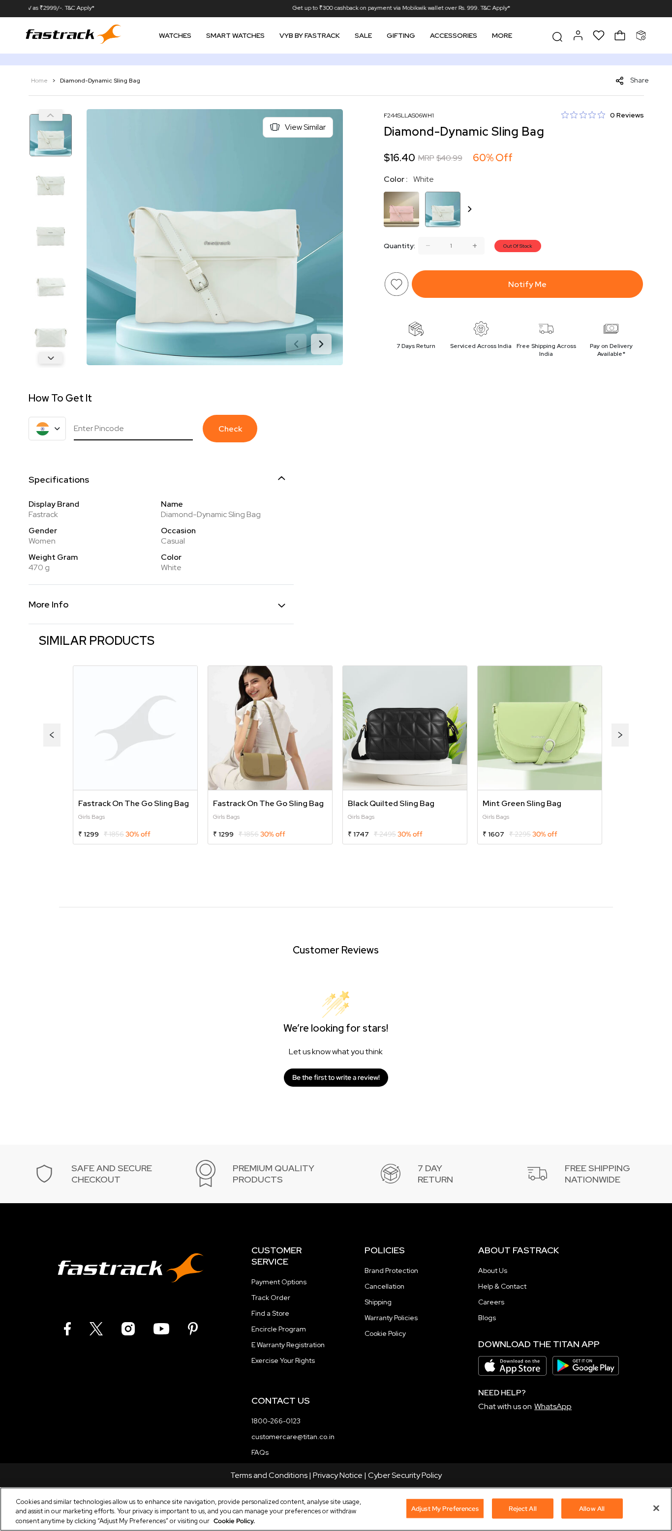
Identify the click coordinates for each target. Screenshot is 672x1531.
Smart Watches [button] (235, 35)
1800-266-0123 (276, 1420)
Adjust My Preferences (445, 1508)
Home (40, 81)
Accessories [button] (453, 35)
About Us (492, 1270)
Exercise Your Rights (283, 1360)
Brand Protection (391, 1270)
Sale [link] (363, 35)
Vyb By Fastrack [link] (309, 35)
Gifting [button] (401, 35)
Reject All (523, 1508)
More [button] (502, 35)
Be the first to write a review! (336, 1077)
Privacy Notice (338, 1475)
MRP (426, 158)
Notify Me (527, 284)
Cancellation (384, 1286)
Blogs (487, 1317)
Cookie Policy (385, 1333)
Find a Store (270, 1313)
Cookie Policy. (234, 1521)
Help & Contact (502, 1286)
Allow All (592, 1508)
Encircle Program (278, 1329)
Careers (491, 1302)
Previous (50, 115)
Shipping (378, 1302)
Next (50, 358)
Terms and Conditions (268, 1475)
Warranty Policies (391, 1317)
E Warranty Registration (288, 1344)
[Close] (656, 1508)
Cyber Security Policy (405, 1475)
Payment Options (278, 1281)
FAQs (260, 1452)
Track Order (270, 1297)
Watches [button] (175, 35)
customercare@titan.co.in (293, 1436)
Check (230, 429)
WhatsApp (553, 1406)
